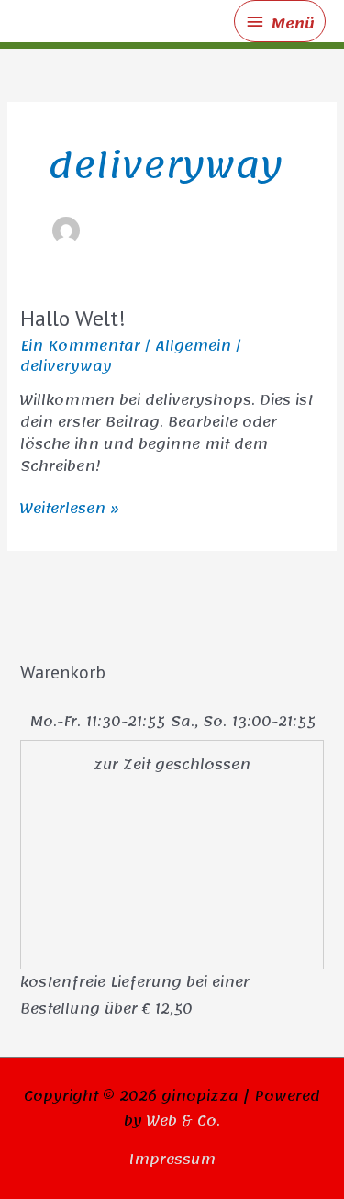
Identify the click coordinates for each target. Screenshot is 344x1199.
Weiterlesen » (69, 509)
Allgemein (193, 346)
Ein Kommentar (80, 346)
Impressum (172, 1159)
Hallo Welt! (73, 318)
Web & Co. (183, 1121)
